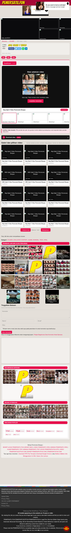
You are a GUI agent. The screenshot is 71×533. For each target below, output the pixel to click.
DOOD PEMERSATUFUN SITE (50, 449)
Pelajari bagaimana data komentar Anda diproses (48, 334)
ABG (3, 57)
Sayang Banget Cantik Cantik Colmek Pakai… (63, 286)
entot (60, 431)
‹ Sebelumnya (26, 230)
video (13, 57)
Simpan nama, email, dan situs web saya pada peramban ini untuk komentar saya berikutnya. (29, 328)
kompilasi (50, 431)
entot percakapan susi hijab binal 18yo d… (49, 416)
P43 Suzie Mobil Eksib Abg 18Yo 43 (63, 272)
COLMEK (10, 240)
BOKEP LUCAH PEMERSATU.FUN (13, 447)
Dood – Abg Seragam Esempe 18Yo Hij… (49, 257)
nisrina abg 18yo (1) (22, 381)
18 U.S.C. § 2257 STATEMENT (10, 501)
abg (8, 434)
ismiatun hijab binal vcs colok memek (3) (61, 381)
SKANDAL (36, 240)
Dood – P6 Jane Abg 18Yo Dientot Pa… (8, 257)
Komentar (38, 126)
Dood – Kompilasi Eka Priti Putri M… (49, 287)
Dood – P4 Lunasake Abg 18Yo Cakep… (33, 301)
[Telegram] (26, 48)
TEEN (41, 240)
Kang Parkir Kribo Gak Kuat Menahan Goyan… (35, 257)
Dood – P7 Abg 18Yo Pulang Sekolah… (13, 301)
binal (40, 431)
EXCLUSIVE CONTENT (20, 240)
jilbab (16, 434)
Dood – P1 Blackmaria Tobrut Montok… (8, 271)
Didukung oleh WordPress (30, 511)
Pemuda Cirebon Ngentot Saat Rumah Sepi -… (63, 257)
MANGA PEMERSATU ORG (59, 447)
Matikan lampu (28, 126)
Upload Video (5, 496)
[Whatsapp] (23, 48)
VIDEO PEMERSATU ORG (42, 447)
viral (9, 430)
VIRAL (45, 240)
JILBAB (30, 240)
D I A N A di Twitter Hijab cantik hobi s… (35, 272)
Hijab (8, 57)
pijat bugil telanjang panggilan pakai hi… (21, 272)
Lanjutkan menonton (35, 101)
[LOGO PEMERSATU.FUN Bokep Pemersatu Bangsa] (13, 2)
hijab (20, 431)
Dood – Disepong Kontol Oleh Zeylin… (21, 287)
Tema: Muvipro (43, 511)
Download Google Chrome (43, 454)
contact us (44, 526)
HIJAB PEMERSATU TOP (14, 449)
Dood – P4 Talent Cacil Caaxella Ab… (21, 257)
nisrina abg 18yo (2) (26, 396)
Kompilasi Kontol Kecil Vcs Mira (35, 381)
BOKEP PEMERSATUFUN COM (36, 451)
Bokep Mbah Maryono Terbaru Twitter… (52, 301)
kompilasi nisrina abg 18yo (48, 381)
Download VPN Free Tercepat (27, 454)
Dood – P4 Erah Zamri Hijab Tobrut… (8, 287)
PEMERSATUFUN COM (54, 451)
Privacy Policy (5, 499)
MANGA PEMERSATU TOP (31, 449)
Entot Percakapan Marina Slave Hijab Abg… (62, 416)
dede (30, 431)
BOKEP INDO (29, 447)
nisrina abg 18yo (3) (9, 381)
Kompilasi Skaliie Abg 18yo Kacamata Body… (22, 416)
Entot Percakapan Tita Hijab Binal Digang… (9, 416)
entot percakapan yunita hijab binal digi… (35, 416)
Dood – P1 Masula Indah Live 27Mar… (49, 272)
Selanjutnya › (45, 230)
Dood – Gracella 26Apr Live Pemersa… (35, 286)
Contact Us (4, 503)
